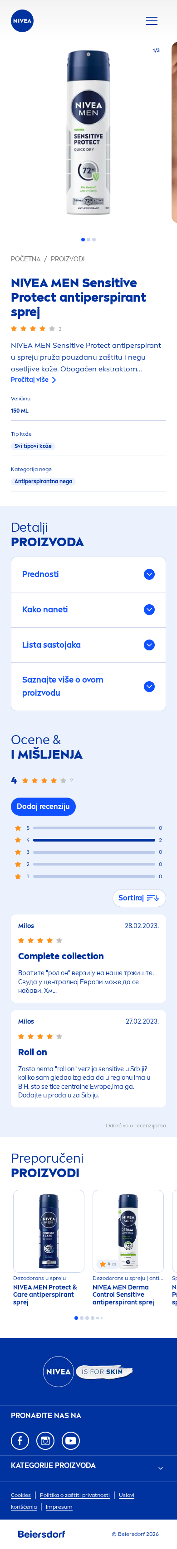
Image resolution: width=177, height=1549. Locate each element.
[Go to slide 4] (92, 1318)
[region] (88, 135)
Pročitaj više (30, 380)
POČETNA (25, 259)
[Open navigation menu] (151, 20)
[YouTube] (71, 1441)
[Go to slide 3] (94, 239)
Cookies (21, 1495)
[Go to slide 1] (83, 239)
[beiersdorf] (41, 1534)
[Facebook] (20, 1441)
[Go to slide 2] (88, 239)
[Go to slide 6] (102, 1318)
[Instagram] (45, 1441)
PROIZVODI (68, 259)
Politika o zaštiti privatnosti (75, 1495)
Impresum (59, 1507)
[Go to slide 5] (97, 1318)
